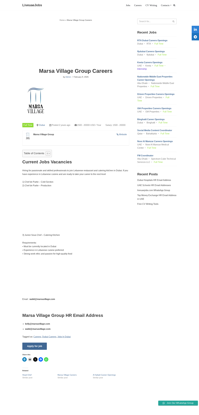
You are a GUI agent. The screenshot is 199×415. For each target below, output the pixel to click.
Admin (68, 77)
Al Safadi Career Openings (104, 375)
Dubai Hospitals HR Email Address (154, 180)
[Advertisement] (75, 45)
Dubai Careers (49, 337)
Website (123, 134)
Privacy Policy (33, 404)
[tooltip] (195, 29)
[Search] (174, 5)
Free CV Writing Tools (147, 204)
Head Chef (27, 375)
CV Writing (151, 5)
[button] (170, 5)
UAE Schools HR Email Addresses (154, 185)
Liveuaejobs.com (10, 411)
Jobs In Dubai (64, 337)
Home (62, 20)
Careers (138, 5)
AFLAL (35, 411)
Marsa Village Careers (67, 375)
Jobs (128, 5)
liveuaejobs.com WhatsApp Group (153, 190)
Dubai (42, 125)
